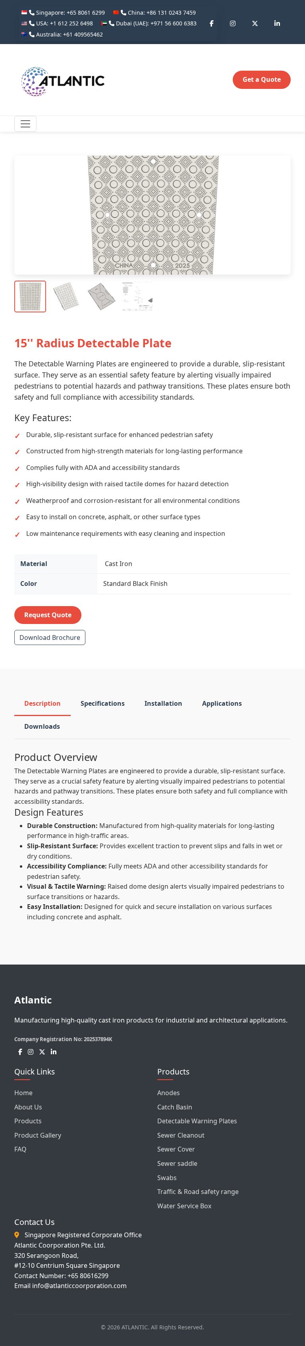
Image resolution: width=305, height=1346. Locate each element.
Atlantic (33, 999)
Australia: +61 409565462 (69, 34)
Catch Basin (174, 1107)
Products (28, 1121)
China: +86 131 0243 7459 (161, 12)
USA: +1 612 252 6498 (64, 23)
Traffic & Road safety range (198, 1191)
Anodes (168, 1092)
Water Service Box (184, 1206)
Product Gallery (37, 1135)
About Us (28, 1107)
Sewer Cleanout (181, 1135)
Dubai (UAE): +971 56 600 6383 (155, 23)
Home (23, 1092)
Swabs (167, 1177)
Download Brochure (49, 637)
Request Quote (47, 614)
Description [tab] (42, 703)
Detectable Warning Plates (197, 1121)
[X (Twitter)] (255, 24)
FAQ (20, 1149)
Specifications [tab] (103, 703)
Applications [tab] (222, 703)
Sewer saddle (177, 1163)
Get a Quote (262, 79)
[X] (42, 1052)
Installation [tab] (163, 703)
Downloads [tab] (42, 726)
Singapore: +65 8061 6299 (70, 12)
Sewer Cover (176, 1149)
